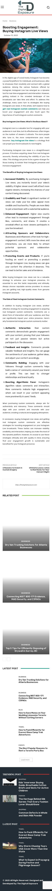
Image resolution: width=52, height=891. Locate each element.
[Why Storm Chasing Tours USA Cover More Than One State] (10, 845)
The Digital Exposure (27, 883)
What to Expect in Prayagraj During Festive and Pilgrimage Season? (34, 863)
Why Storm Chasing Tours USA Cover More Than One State (33, 849)
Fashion (22, 796)
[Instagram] (14, 888)
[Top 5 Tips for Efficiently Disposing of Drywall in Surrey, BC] (26, 628)
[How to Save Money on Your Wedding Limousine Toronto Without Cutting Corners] (10, 714)
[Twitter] (32, 888)
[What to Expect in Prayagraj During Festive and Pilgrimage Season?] (10, 859)
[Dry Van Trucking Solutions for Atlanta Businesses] (26, 525)
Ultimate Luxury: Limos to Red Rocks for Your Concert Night (39, 470)
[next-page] (8, 659)
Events (21, 745)
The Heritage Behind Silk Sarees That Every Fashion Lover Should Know (33, 802)
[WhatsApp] (38, 888)
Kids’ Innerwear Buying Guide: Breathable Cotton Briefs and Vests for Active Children (34, 786)
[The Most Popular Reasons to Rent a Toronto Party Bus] (10, 748)
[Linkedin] (20, 888)
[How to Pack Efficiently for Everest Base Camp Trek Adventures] (10, 731)
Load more (25, 760)
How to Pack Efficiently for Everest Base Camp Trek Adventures (32, 732)
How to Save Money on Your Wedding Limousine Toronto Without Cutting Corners (32, 715)
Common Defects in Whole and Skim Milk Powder (33, 814)
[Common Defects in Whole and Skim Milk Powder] (10, 812)
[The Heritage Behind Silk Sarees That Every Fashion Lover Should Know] (10, 798)
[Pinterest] (26, 888)
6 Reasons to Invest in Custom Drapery (12, 469)
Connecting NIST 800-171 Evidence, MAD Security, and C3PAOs (26, 597)
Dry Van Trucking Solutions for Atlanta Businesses (26, 546)
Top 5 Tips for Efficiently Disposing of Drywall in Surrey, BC (26, 649)
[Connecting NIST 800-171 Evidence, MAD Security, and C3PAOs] (26, 577)
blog (21, 710)
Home (5, 21)
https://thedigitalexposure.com (26, 485)
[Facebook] (8, 888)
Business (12, 21)
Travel (21, 727)
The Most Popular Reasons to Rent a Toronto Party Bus (33, 749)
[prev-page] (4, 659)
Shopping (22, 779)
